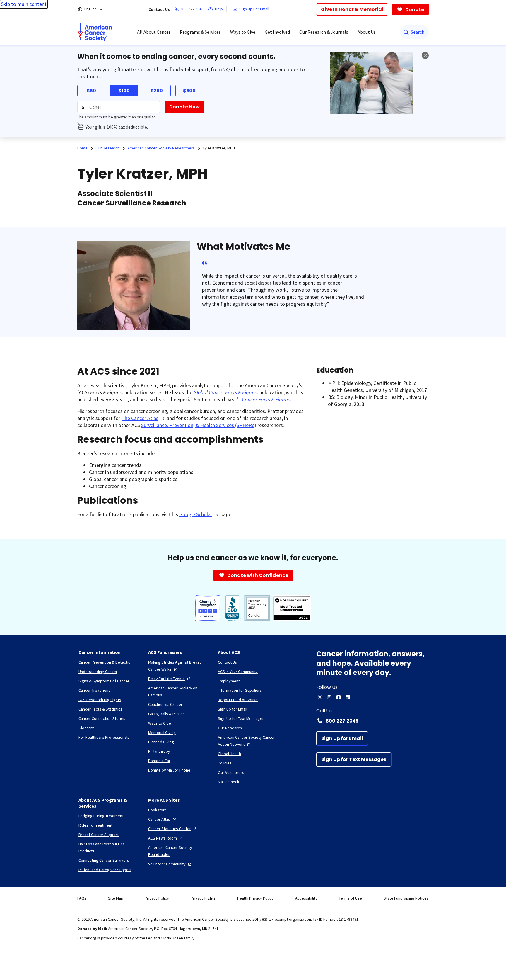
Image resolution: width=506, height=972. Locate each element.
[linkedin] (347, 697)
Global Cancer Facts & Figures (226, 392)
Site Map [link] (115, 898)
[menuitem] (94, 32)
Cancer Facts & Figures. (268, 399)
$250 (157, 90)
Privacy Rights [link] (203, 898)
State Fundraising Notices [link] (406, 898)
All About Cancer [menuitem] (153, 32)
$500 (189, 90)
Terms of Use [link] (350, 898)
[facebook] (338, 697)
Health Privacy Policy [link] (255, 898)
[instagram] (329, 697)
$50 (91, 90)
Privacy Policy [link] (157, 898)
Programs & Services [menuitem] (200, 32)
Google (195, 514)
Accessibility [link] (306, 898)
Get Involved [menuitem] (277, 32)
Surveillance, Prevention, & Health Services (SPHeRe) (198, 425)
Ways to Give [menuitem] (242, 32)
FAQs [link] (81, 898)
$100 (124, 90)
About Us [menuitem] (367, 32)
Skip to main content (24, 4)
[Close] (425, 55)
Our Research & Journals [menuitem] (323, 32)
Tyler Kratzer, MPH (219, 148)
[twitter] (319, 697)
